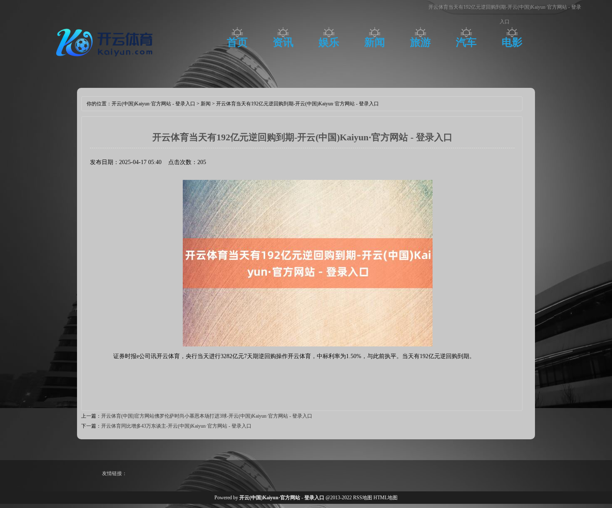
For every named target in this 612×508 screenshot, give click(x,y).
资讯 (283, 42)
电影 (512, 42)
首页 (237, 42)
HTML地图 (385, 498)
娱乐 (328, 42)
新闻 (374, 42)
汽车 (466, 42)
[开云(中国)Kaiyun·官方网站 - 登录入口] (106, 60)
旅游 (420, 42)
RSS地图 (362, 498)
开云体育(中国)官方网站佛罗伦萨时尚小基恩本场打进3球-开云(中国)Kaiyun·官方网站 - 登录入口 (206, 416)
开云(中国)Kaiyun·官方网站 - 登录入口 (153, 104)
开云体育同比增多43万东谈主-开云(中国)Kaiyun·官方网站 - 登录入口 (176, 426)
